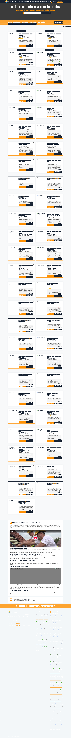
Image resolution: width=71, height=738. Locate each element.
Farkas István (22, 198)
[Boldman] (12, 1)
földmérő (61, 648)
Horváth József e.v (23, 216)
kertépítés (56, 641)
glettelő (20, 73)
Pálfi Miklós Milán (51, 450)
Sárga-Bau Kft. (22, 469)
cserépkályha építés (54, 655)
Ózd (43, 647)
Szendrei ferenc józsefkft (25, 234)
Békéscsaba (39, 633)
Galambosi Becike (51, 268)
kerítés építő (25, 91)
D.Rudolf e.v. (22, 503)
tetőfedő (20, 91)
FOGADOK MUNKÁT (22, 50)
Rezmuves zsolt (51, 181)
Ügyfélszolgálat (26, 625)
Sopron (43, 629)
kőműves (59, 91)
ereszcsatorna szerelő (21, 92)
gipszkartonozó (21, 484)
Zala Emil (49, 321)
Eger (47, 633)
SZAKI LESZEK (60, 1)
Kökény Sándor (51, 486)
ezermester (59, 694)
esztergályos (58, 634)
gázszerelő (27, 338)
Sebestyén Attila (51, 305)
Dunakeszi (44, 640)
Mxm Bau (49, 286)
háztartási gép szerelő (54, 701)
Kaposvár (39, 629)
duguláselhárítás (58, 616)
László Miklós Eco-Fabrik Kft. (53, 216)
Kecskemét (38, 622)
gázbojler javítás (58, 729)
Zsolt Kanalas (50, 413)
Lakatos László (23, 395)
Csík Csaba (21, 128)
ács (22, 91)
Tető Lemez (49, 109)
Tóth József (22, 268)
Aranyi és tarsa (23, 163)
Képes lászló (22, 36)
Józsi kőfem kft (22, 55)
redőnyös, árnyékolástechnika (58, 718)
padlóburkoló (25, 484)
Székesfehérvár (43, 622)
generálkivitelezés (56, 648)
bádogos (29, 91)
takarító (61, 704)
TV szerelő (61, 697)
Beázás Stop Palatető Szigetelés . (52, 432)
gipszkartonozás (56, 669)
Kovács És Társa (51, 358)
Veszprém (46, 629)
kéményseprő (53, 634)
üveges (60, 620)
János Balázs (22, 432)
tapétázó (52, 708)
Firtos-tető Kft (51, 395)
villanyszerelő (51, 196)
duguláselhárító (24, 320)
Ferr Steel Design (51, 250)
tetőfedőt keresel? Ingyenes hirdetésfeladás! (28, 22)
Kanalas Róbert (51, 36)
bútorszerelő (58, 722)
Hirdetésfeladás (66, 26)
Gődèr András (50, 377)
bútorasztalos (56, 697)
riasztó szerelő (53, 722)
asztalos (51, 484)
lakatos (52, 662)
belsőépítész (27, 483)
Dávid (20, 323)
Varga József (22, 486)
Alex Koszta (50, 163)
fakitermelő (57, 704)
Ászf (24, 618)
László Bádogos (51, 234)
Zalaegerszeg (44, 633)
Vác (45, 647)
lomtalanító (51, 178)
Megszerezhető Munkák (45, 1)
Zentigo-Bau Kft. (23, 358)
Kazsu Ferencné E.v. (23, 413)
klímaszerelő (50, 197)
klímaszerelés (56, 630)
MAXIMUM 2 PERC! (58, 22)
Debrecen (42, 615)
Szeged (46, 615)
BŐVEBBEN (31, 44)
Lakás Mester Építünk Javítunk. (24, 451)
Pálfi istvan (22, 74)
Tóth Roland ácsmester (25, 599)
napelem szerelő (58, 725)
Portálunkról (28, 1)
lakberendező (61, 662)
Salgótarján (41, 644)
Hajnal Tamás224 (51, 146)
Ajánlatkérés (36, 1)
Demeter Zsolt (22, 305)
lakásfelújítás (20, 179)
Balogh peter (22, 181)
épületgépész (49, 339)
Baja (44, 644)
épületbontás (55, 715)
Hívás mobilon (22, 46)
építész (55, 694)
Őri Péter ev (21, 377)
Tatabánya (46, 626)
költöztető (55, 283)
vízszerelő (20, 109)
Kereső (21, 1)
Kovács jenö (50, 73)
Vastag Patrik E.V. (51, 198)
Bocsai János (50, 468)
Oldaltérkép (25, 616)
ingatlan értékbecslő (59, 676)
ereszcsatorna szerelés (58, 708)
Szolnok (42, 626)
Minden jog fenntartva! (17, 736)
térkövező (24, 179)
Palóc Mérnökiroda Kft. (25, 286)
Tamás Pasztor (22, 250)
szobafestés (56, 662)
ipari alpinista (59, 683)
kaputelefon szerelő (58, 711)
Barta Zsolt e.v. (23, 146)
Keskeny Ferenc (51, 55)
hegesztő (59, 196)
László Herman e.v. (51, 340)
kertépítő (23, 73)
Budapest (38, 615)
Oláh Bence (50, 93)
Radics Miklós (22, 340)
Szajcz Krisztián (51, 128)
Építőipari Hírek (26, 614)
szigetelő (24, 109)
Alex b (20, 93)
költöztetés (56, 620)
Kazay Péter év (22, 110)
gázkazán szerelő (57, 690)
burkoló (56, 91)
